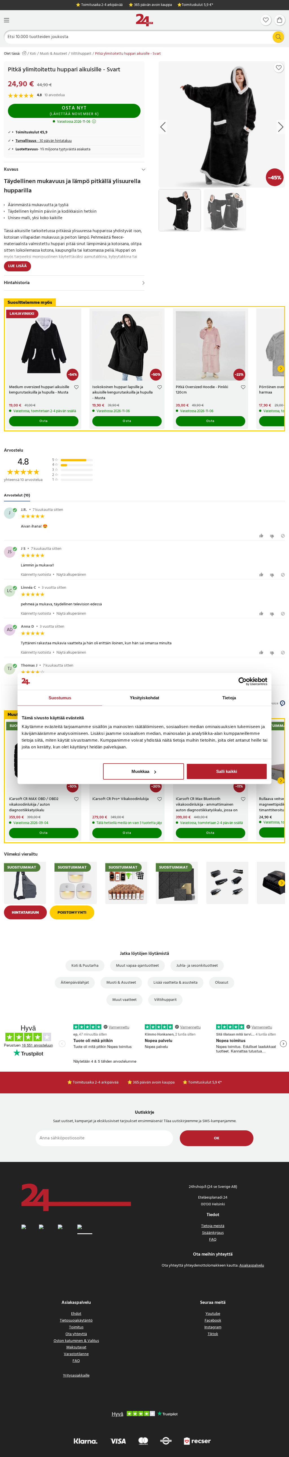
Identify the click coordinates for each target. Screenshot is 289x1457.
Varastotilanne (76, 1354)
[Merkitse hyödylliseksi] (262, 536)
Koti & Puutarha (84, 965)
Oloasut (221, 982)
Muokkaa (140, 771)
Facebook (213, 1320)
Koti (33, 54)
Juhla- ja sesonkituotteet (197, 965)
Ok (216, 1138)
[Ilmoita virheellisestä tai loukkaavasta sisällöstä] (283, 536)
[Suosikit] (265, 20)
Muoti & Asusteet (53, 54)
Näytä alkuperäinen (71, 574)
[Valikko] (6, 20)
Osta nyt (74, 110)
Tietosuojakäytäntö (76, 1320)
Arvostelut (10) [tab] (17, 495)
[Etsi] (278, 37)
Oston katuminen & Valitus (76, 1341)
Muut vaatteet (124, 1000)
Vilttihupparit (81, 54)
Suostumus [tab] (60, 697)
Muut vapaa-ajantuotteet (137, 965)
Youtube (212, 1314)
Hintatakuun (25, 912)
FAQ (212, 1239)
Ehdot (76, 1314)
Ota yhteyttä (76, 1334)
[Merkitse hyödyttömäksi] (272, 536)
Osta (44, 421)
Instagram (212, 1327)
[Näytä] (143, 283)
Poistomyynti (72, 912)
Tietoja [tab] (229, 697)
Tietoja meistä (212, 1226)
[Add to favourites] (279, 68)
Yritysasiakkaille (76, 1375)
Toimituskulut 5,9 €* (197, 5)
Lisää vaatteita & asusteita (176, 982)
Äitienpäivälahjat (75, 982)
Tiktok (213, 1334)
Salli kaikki (226, 771)
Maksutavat (76, 1347)
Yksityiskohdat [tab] (144, 697)
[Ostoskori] (279, 20)
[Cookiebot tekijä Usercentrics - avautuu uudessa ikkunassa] (242, 681)
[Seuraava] (280, 368)
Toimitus (76, 1327)
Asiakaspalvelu (251, 1265)
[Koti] (144, 20)
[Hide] (143, 170)
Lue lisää (17, 266)
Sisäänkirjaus (213, 1233)
